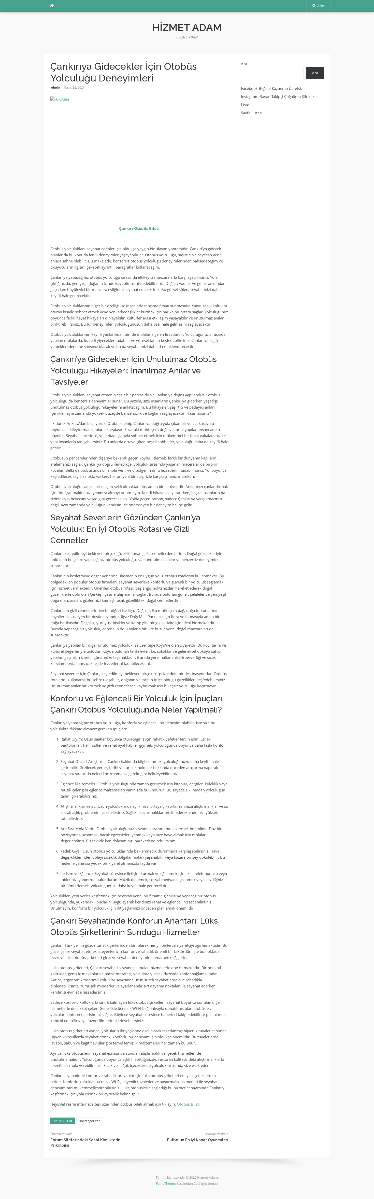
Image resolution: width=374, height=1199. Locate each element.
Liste (245, 104)
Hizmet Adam (187, 27)
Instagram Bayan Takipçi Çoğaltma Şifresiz (277, 96)
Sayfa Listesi (251, 112)
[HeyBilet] (139, 155)
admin (55, 87)
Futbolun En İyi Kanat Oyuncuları (197, 1140)
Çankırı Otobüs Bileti (139, 228)
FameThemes (166, 1183)
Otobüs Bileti (188, 1104)
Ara (244, 63)
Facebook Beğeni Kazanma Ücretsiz (272, 88)
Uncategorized (89, 1121)
